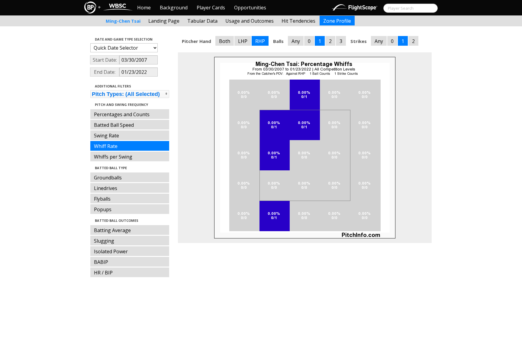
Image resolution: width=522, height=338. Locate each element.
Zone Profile (337, 21)
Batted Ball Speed (114, 125)
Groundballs (108, 177)
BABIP (101, 262)
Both (224, 41)
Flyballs (102, 198)
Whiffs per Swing (113, 156)
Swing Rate (106, 135)
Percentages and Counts (122, 114)
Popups (102, 209)
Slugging (104, 241)
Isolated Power (111, 251)
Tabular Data (202, 21)
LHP (242, 41)
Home (144, 7)
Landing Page (163, 21)
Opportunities (250, 7)
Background (174, 7)
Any (296, 41)
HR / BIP (103, 272)
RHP (260, 41)
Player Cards (211, 7)
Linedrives (105, 188)
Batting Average (112, 230)
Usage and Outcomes (249, 21)
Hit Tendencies (298, 21)
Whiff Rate (106, 146)
